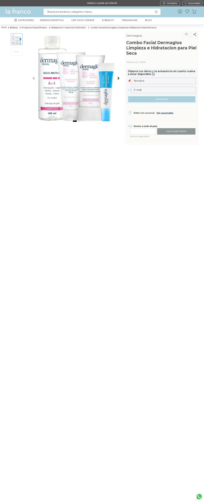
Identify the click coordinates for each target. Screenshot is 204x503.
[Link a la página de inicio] (4, 27)
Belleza (14, 27)
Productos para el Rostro (34, 27)
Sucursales (194, 3)
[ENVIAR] (162, 99)
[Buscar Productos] (157, 12)
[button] (194, 34)
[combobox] (102, 12)
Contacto (172, 3)
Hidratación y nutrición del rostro (68, 27)
